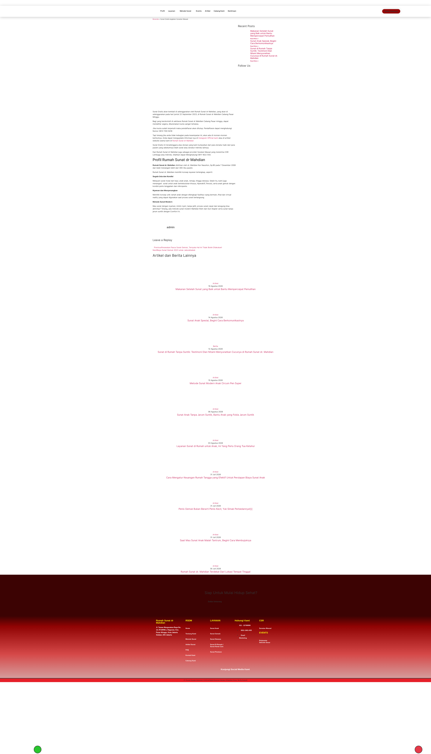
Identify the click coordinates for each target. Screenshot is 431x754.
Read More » (254, 38)
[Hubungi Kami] (418, 749)
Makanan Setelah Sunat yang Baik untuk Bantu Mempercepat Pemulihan (262, 33)
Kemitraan (232, 11)
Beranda (156, 19)
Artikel (207, 11)
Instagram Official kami (208, 138)
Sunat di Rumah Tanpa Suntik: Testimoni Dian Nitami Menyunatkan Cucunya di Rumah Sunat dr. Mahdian (264, 53)
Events (199, 11)
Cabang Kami (219, 11)
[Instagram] (262, 668)
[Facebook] (255, 668)
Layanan (171, 11)
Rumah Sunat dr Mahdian (183, 141)
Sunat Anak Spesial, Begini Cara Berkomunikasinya (263, 42)
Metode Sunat (185, 11)
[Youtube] (270, 668)
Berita (215, 346)
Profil (162, 11)
